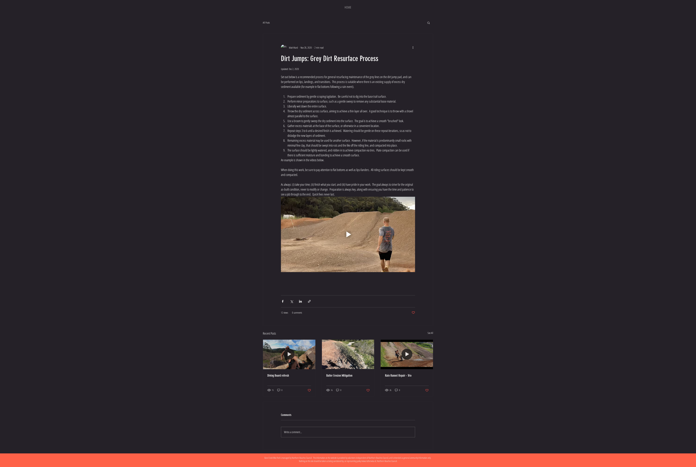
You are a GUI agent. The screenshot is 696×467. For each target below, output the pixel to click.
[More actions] (413, 47)
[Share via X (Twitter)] (291, 301)
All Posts (266, 22)
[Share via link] (309, 301)
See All (430, 333)
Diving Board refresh (278, 376)
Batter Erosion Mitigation (339, 376)
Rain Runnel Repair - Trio (398, 376)
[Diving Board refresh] (289, 354)
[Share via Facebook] (282, 301)
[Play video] (348, 234)
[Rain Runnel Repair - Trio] (407, 354)
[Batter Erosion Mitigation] (348, 354)
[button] (428, 22)
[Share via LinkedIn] (300, 301)
